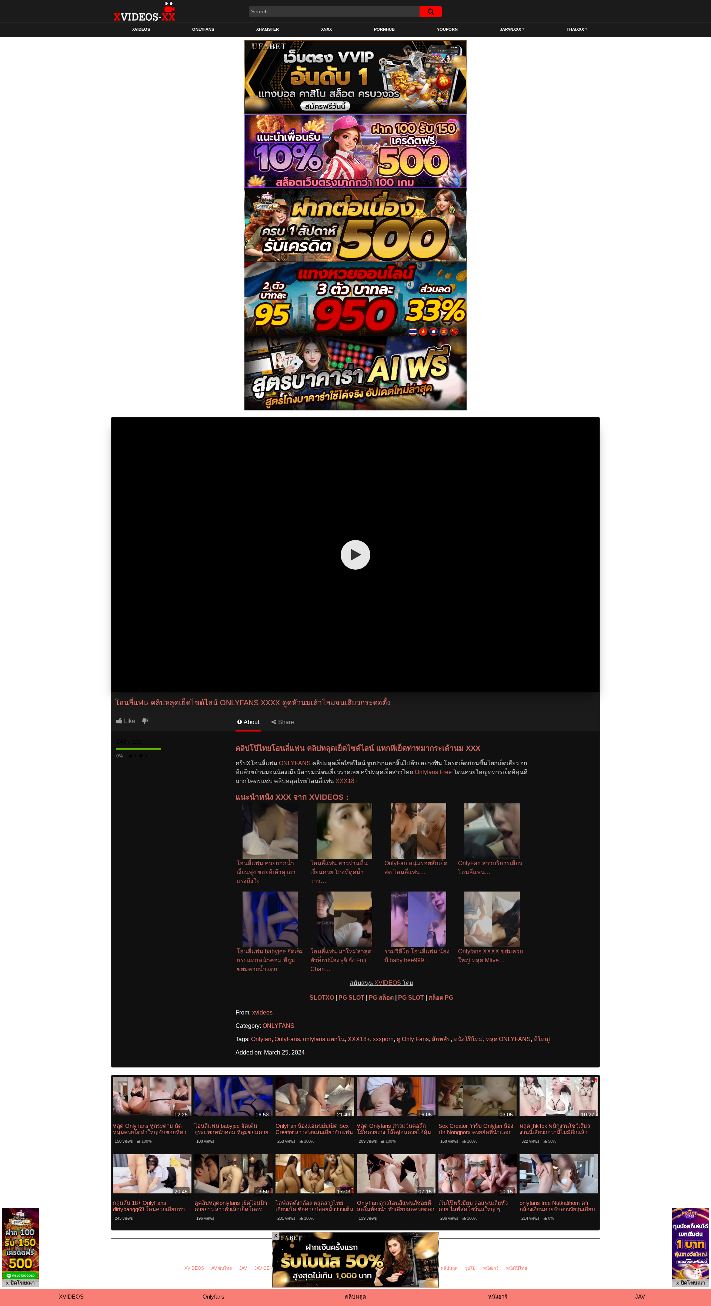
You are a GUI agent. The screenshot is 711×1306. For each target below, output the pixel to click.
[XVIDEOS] (144, 11)
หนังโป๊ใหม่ (468, 1039)
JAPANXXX (510, 29)
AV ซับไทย (221, 1268)
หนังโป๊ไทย (516, 1268)
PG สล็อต (381, 998)
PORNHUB (384, 29)
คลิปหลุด (449, 1268)
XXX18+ (347, 781)
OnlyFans (287, 1039)
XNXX (326, 29)
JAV (243, 1268)
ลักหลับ (441, 1039)
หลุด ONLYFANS (508, 1039)
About (251, 722)
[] (431, 11)
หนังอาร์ (490, 1268)
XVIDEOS (141, 29)
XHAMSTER (267, 29)
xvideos (262, 1012)
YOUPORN (447, 29)
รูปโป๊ (470, 1268)
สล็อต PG (440, 998)
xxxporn (383, 1039)
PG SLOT (351, 998)
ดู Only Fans (413, 1039)
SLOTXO (322, 998)
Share (285, 722)
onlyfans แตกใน (324, 1039)
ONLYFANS (203, 29)
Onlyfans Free (433, 772)
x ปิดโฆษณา (20, 1283)
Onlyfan (261, 1039)
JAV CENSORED (271, 1268)
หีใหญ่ (542, 1039)
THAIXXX (575, 29)
